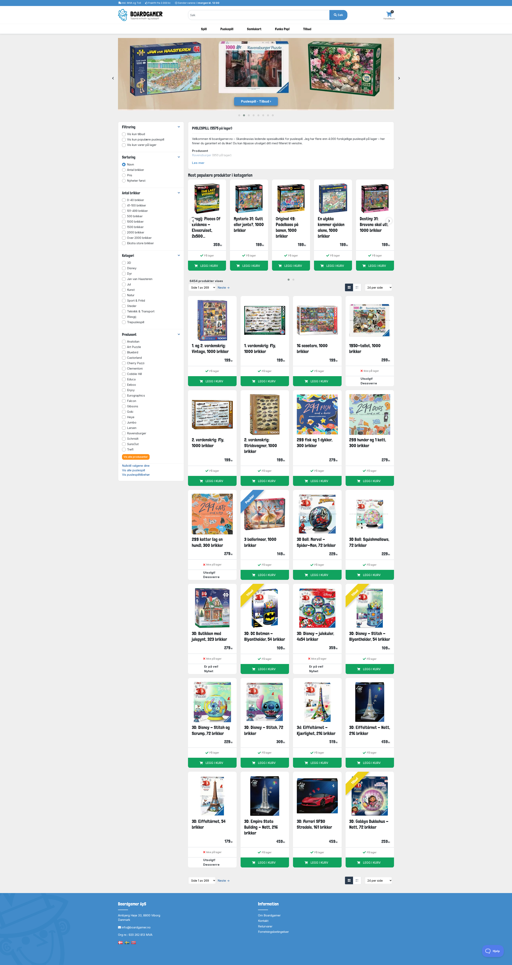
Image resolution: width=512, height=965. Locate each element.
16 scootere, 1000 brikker (312, 348)
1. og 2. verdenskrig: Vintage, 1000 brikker (210, 348)
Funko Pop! (282, 29)
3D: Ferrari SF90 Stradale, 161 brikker (314, 824)
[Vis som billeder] (349, 287)
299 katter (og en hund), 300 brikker (207, 542)
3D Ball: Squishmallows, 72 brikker (369, 542)
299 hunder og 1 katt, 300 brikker (367, 442)
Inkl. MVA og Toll (131, 2)
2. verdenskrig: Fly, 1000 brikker (208, 442)
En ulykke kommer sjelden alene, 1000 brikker (331, 227)
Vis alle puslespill (133, 470)
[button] (239, 115)
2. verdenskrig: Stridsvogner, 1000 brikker (260, 445)
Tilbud (307, 29)
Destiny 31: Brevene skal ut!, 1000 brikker (374, 224)
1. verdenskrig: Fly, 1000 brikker (260, 348)
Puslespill (226, 29)
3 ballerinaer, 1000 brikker (260, 542)
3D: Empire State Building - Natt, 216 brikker (261, 827)
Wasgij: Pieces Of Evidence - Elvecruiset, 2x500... (206, 227)
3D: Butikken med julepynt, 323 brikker (209, 636)
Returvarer (265, 926)
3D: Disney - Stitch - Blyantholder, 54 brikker (369, 636)
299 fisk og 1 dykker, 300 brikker (314, 442)
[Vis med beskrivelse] (357, 287)
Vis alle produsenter (136, 456)
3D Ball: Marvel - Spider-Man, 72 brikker (316, 542)
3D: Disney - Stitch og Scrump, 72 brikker (211, 730)
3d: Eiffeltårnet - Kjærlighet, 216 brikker (316, 730)
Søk (340, 15)
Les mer (198, 163)
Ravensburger (201, 155)
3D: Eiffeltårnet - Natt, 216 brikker (369, 730)
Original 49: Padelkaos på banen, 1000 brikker (287, 227)
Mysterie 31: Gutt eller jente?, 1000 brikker (249, 224)
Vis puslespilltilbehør (136, 475)
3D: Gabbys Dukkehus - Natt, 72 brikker (368, 824)
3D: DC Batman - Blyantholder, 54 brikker (264, 636)
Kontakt (263, 921)
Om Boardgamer (269, 915)
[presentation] (113, 78)
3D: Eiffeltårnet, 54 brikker (209, 824)
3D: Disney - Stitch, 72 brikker (263, 730)
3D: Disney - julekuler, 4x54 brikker (315, 636)
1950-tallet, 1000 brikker (365, 348)
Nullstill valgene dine (136, 466)
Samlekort (254, 29)
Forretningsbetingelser (273, 932)
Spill (204, 29)
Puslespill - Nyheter (255, 101)
